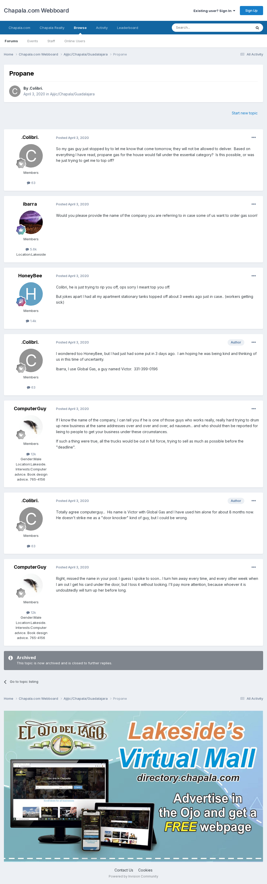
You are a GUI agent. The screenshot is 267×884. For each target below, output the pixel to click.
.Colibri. (36, 88)
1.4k (32, 321)
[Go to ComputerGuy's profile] (31, 427)
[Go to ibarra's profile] (31, 222)
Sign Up (251, 10)
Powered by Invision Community (133, 876)
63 (32, 183)
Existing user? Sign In (213, 11)
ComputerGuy (30, 408)
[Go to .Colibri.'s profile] (15, 91)
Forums (11, 41)
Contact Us (123, 870)
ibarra (30, 204)
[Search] (257, 27)
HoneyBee (30, 275)
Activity (102, 28)
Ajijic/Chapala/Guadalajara (72, 94)
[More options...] (253, 137)
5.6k (33, 249)
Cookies (145, 870)
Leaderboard (127, 28)
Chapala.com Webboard (36, 10)
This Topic (236, 27)
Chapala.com (19, 28)
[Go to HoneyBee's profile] (31, 294)
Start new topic (245, 113)
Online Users (74, 41)
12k (33, 454)
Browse (80, 28)
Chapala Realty (52, 28)
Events (32, 41)
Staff (51, 41)
